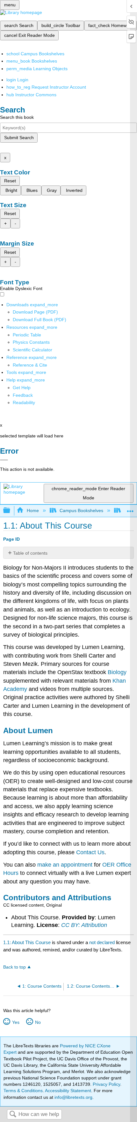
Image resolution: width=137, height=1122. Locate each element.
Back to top (14, 967)
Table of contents (30, 553)
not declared (102, 942)
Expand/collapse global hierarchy (10, 511)
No (37, 1022)
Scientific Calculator (32, 349)
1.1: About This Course (27, 942)
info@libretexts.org (72, 1097)
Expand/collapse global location (130, 509)
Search (12, 1114)
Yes (15, 1022)
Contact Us (90, 852)
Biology (117, 672)
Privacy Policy (106, 1084)
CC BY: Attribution (84, 925)
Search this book (17, 117)
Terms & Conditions (23, 1090)
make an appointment (64, 865)
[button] (23, 395)
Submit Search (19, 137)
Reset (10, 180)
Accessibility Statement (68, 1090)
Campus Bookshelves (81, 510)
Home (32, 510)
